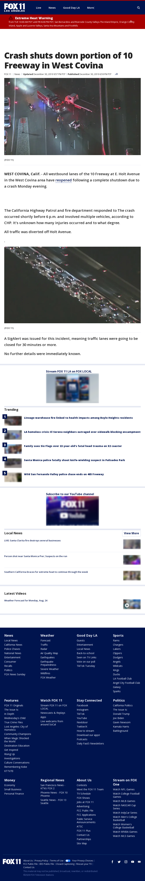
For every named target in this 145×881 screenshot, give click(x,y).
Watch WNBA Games (125, 831)
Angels (117, 661)
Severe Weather (49, 669)
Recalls (8, 665)
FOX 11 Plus (84, 830)
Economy (9, 785)
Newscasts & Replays (52, 712)
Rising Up (9, 754)
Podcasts (82, 739)
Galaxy (117, 687)
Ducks (116, 674)
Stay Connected (89, 700)
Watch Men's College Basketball (125, 818)
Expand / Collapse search (139, 8)
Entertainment (12, 657)
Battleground (120, 730)
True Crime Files (13, 722)
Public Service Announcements (86, 820)
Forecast (45, 640)
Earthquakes (47, 657)
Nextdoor (82, 722)
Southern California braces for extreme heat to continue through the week (46, 571)
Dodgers (118, 657)
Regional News (52, 780)
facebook (112, 862)
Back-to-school (85, 653)
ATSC (80, 826)
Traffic (44, 644)
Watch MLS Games (124, 836)
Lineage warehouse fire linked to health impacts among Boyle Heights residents (78, 417)
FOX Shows (83, 797)
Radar (43, 649)
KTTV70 (8, 771)
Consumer (10, 661)
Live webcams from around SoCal (51, 723)
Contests (82, 785)
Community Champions (17, 734)
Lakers (117, 649)
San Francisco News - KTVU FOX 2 (52, 786)
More (90, 7)
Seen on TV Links (86, 657)
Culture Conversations (17, 762)
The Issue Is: (11, 709)
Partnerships (84, 839)
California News (13, 644)
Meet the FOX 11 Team (90, 789)
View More (131, 533)
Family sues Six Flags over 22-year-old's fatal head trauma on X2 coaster (73, 446)
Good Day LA (87, 635)
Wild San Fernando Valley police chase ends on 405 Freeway (64, 474)
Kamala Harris (121, 726)
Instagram (82, 709)
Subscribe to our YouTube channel (70, 494)
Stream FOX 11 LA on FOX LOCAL (69, 371)
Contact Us (83, 835)
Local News (13, 533)
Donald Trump (121, 713)
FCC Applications (86, 814)
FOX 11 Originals (13, 705)
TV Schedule (84, 793)
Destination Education (17, 745)
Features (11, 700)
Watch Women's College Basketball (123, 826)
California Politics (123, 705)
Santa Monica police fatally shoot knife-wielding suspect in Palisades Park (74, 460)
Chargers (118, 644)
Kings (116, 670)
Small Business (12, 789)
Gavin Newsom (121, 722)
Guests (81, 640)
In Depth (9, 713)
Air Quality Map (49, 653)
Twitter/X (82, 726)
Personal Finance (14, 793)
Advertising (83, 806)
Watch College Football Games (126, 795)
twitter (119, 862)
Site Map (82, 843)
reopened (63, 180)
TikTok (81, 713)
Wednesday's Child (14, 718)
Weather (47, 635)
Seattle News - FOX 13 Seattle (53, 801)
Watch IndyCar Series (125, 812)
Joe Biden (118, 718)
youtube (132, 862)
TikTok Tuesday (86, 665)
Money (9, 780)
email (139, 862)
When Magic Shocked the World (16, 739)
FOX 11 (7, 74)
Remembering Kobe (15, 766)
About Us (84, 780)
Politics (8, 670)
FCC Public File (85, 810)
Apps (43, 717)
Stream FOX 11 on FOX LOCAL (53, 707)
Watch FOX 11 (51, 700)
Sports (118, 635)
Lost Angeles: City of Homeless (16, 728)
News (17, 74)
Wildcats (118, 665)
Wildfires (45, 673)
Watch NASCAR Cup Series (124, 807)
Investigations (12, 758)
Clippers (117, 653)
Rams (116, 640)
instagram (126, 862)
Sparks (117, 691)
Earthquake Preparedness (48, 663)
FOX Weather (48, 677)
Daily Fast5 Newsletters (90, 743)
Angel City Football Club (126, 682)
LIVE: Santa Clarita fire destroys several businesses (32, 540)
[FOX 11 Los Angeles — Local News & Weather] (16, 7)
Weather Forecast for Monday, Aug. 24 (25, 600)
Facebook (82, 705)
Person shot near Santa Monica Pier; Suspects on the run (35, 556)
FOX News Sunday (14, 674)
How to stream (85, 730)
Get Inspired (11, 749)
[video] (132, 604)
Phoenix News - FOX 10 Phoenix (54, 794)
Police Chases (12, 649)
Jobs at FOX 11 (85, 802)
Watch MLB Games (124, 801)
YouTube (82, 718)
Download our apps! (88, 735)
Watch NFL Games (124, 789)
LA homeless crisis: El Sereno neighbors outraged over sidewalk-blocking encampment (82, 432)
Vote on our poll (86, 661)
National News (12, 653)
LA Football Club (122, 678)
